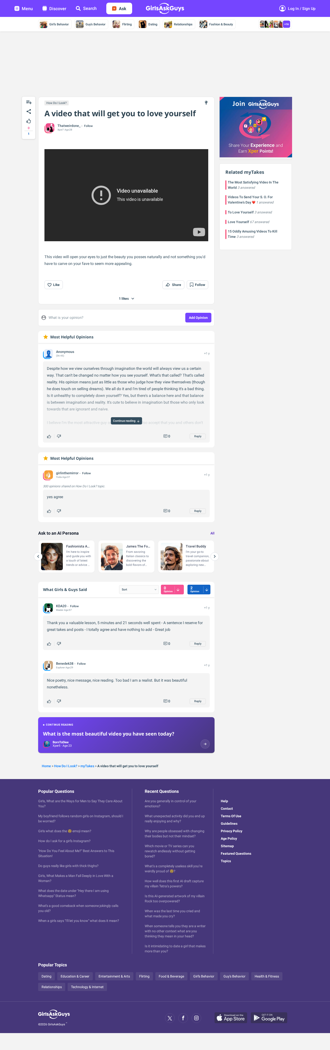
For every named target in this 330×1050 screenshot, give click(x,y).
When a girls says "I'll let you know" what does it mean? (78, 921)
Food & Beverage (171, 976)
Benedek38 (64, 663)
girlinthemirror (67, 473)
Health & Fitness (267, 976)
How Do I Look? (56, 103)
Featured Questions (236, 853)
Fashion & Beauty (221, 24)
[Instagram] (196, 1018)
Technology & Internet (87, 987)
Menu (27, 8)
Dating (152, 24)
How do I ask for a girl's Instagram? (64, 841)
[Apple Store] (233, 1018)
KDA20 (61, 606)
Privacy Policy (231, 831)
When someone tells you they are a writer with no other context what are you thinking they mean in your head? (175, 931)
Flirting (127, 24)
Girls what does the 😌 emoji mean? (64, 831)
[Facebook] (183, 1018)
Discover (57, 8)
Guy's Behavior (96, 24)
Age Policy (229, 838)
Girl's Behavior (59, 24)
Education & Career (75, 976)
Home (46, 766)
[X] (170, 1018)
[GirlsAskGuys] (54, 1018)
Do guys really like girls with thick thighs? (68, 866)
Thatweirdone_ (68, 126)
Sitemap (227, 846)
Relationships (183, 24)
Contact (227, 808)
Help (224, 801)
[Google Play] (271, 1018)
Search (90, 8)
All (212, 533)
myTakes (87, 766)
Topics (226, 861)
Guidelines (229, 823)
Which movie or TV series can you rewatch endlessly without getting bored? (170, 851)
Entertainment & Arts (114, 976)
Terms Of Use (231, 816)
